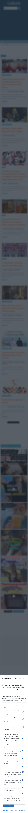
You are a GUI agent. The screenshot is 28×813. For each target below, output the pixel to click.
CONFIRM (8, 805)
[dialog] (14, 744)
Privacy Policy (22, 810)
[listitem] (14, 706)
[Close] (25, 678)
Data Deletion (6, 810)
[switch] (23, 711)
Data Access (14, 810)
